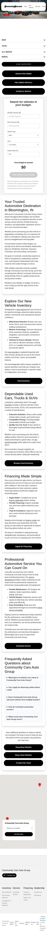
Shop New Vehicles (23, 747)
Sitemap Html (27, 923)
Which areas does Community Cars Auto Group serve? (22, 718)
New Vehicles (6, 892)
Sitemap (21, 923)
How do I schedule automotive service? (20, 708)
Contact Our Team (23, 763)
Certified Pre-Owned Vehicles (6, 903)
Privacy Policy (12, 923)
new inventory (13, 352)
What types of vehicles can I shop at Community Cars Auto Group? (22, 679)
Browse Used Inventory (23, 463)
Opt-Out (38, 923)
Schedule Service (23, 646)
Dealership (39, 888)
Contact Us (10, 875)
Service (16, 888)
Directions (37, 895)
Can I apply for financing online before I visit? (23, 688)
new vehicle (21, 309)
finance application (16, 500)
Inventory (6, 888)
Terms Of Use (17, 923)
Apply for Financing (23, 546)
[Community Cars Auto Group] (13, 6)
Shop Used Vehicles (23, 755)
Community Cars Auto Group (5, 923)
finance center (31, 520)
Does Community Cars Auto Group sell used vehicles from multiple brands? (23, 698)
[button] (39, 785)
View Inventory (23, 381)
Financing (28, 888)
